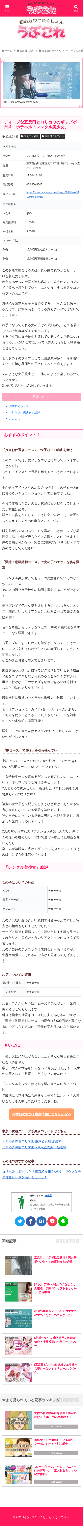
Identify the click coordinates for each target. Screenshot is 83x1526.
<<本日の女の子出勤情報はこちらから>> (41, 1114)
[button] (75, 798)
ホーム (8, 51)
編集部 (48, 1195)
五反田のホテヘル (51, 51)
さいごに (14, 418)
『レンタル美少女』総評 (24, 412)
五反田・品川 (27, 51)
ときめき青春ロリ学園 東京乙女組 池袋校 (32, 1141)
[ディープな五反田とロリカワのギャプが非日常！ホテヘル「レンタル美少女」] (41, 1221)
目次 (36, 396)
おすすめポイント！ (21, 406)
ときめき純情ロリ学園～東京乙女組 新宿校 (34, 1147)
